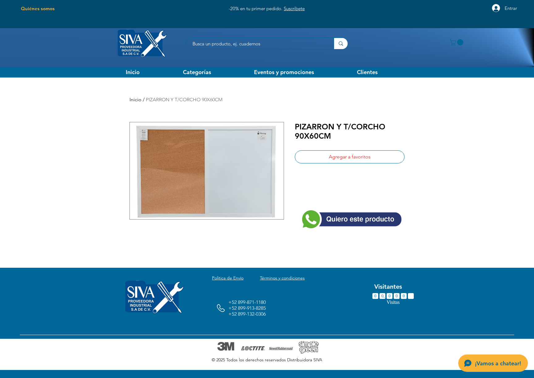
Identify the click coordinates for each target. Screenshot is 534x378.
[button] (457, 42)
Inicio (135, 100)
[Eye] (352, 219)
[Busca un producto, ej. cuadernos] (341, 43)
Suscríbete (294, 8)
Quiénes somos (38, 8)
